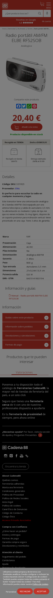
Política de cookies (40, 584)
